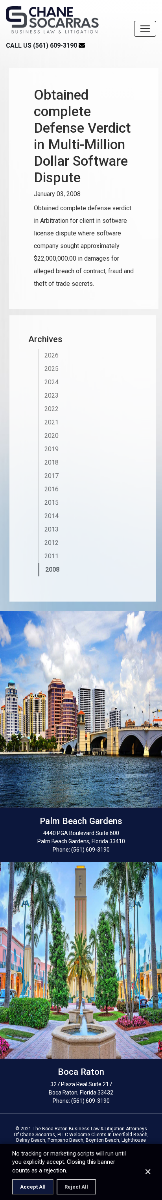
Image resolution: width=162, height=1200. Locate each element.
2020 (51, 435)
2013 (51, 529)
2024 (51, 382)
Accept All (33, 1187)
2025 (51, 368)
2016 (51, 489)
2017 (51, 476)
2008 (52, 569)
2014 (51, 516)
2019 (51, 449)
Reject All (76, 1187)
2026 (51, 355)
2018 (51, 462)
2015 (51, 502)
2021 (51, 422)
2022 (51, 409)
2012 (51, 542)
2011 (51, 556)
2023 (51, 395)
